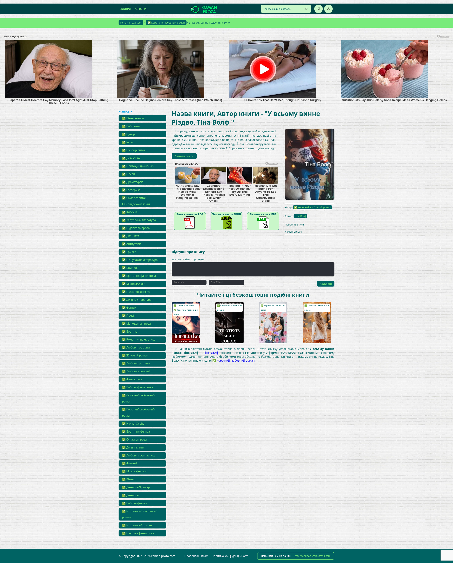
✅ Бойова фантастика (137, 387)
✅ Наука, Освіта (133, 423)
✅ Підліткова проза (136, 228)
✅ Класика (129, 212)
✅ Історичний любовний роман (139, 514)
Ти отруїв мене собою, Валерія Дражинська (226, 309)
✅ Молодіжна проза (136, 323)
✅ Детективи (131, 158)
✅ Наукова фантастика (138, 533)
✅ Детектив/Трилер (136, 487)
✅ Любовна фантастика (138, 455)
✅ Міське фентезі (134, 471)
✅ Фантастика (132, 379)
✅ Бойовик (130, 268)
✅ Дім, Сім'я (130, 236)
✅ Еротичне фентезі (136, 431)
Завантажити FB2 (263, 214)
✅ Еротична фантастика (139, 276)
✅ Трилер (129, 252)
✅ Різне (128, 479)
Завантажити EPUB (226, 214)
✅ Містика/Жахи (133, 284)
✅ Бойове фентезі (135, 503)
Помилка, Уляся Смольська (182, 307)
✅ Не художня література (140, 260)
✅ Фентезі (129, 463)
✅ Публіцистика (133, 150)
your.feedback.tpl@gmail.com (313, 556)
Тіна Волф (300, 216)
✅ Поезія (129, 174)
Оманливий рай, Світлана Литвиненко (271, 309)
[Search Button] (306, 9)
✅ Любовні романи (136, 347)
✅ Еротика (129, 331)
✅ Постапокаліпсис (136, 292)
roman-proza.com (130, 22)
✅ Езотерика (131, 190)
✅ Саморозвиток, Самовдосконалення (136, 201)
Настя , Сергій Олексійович (312, 307)
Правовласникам (196, 556)
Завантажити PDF (189, 214)
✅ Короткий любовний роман (166, 22)
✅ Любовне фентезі (136, 371)
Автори (141, 9)
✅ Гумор (128, 134)
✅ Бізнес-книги (133, 118)
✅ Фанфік (129, 308)
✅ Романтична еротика (138, 339)
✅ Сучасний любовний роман (138, 398)
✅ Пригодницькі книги (138, 166)
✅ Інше (127, 142)
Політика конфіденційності (230, 556)
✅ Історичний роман (137, 525)
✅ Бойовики (131, 126)
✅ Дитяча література (136, 300)
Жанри (125, 9)
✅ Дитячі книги (133, 447)
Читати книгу (184, 156)
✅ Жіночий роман (135, 355)
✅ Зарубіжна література (139, 220)
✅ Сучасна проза (134, 439)
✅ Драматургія (132, 182)
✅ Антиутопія (131, 244)
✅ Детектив (130, 495)
